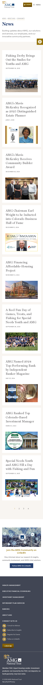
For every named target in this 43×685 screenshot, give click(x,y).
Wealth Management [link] (11, 585)
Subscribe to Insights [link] (14, 630)
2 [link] (19, 508)
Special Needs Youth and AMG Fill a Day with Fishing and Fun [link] (20, 465)
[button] (37, 5)
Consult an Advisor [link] (13, 625)
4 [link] (28, 508)
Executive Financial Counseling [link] (16, 591)
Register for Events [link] (13, 634)
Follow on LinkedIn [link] (13, 639)
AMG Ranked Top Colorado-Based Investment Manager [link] (20, 417)
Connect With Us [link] (9, 621)
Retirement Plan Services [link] (13, 603)
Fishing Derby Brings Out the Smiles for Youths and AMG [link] (20, 60)
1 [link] (14, 508)
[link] (40, 42)
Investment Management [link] (13, 597)
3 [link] (23, 508)
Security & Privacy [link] (8, 682)
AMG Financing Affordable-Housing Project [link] (19, 266)
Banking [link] (6, 609)
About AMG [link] (7, 615)
